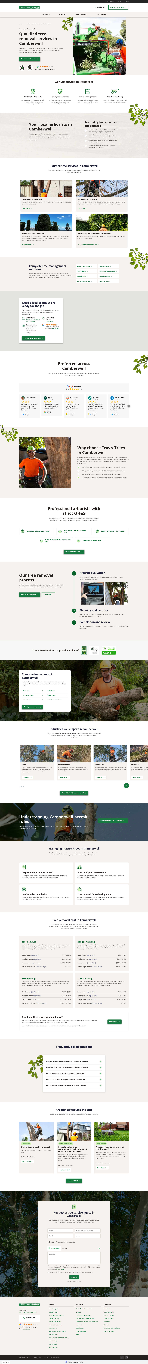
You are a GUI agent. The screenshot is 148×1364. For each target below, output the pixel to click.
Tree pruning (53, 1341)
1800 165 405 (50, 321)
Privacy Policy (60, 1269)
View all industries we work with (73, 793)
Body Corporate (81, 1331)
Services (45, 14)
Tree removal (53, 1344)
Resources (107, 1321)
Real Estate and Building (83, 1315)
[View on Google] (23, 398)
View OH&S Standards (72, 552)
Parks (78, 1334)
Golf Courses (80, 1328)
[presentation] (119, 785)
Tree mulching (53, 1334)
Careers (106, 1325)
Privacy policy (37, 1357)
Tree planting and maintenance (58, 1337)
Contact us (47, 594)
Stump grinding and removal (57, 1331)
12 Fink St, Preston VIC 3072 (27, 1312)
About (119, 1)
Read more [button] (24, 410)
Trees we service (109, 1318)
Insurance (79, 1325)
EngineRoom (79, 1362)
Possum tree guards (55, 1321)
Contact (127, 1)
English (5, 1362)
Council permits (109, 1)
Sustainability (101, 14)
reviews (52, 69)
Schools (78, 1312)
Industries (62, 14)
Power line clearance (55, 1325)
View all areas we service (32, 338)
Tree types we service (31, 707)
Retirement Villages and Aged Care (87, 1321)
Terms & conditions (24, 1357)
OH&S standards (81, 14)
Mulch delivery (53, 1347)
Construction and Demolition (85, 1318)
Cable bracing (53, 1312)
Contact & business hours (112, 1328)
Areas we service (109, 1312)
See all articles (73, 1181)
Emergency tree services (56, 1315)
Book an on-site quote (117, 7)
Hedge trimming (54, 1318)
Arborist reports (54, 1309)
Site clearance (53, 1328)
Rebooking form (109, 1331)
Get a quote (113, 1021)
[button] (45, 14)
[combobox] (6, 1362)
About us (106, 1309)
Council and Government (84, 1309)
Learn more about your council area (112, 820)
